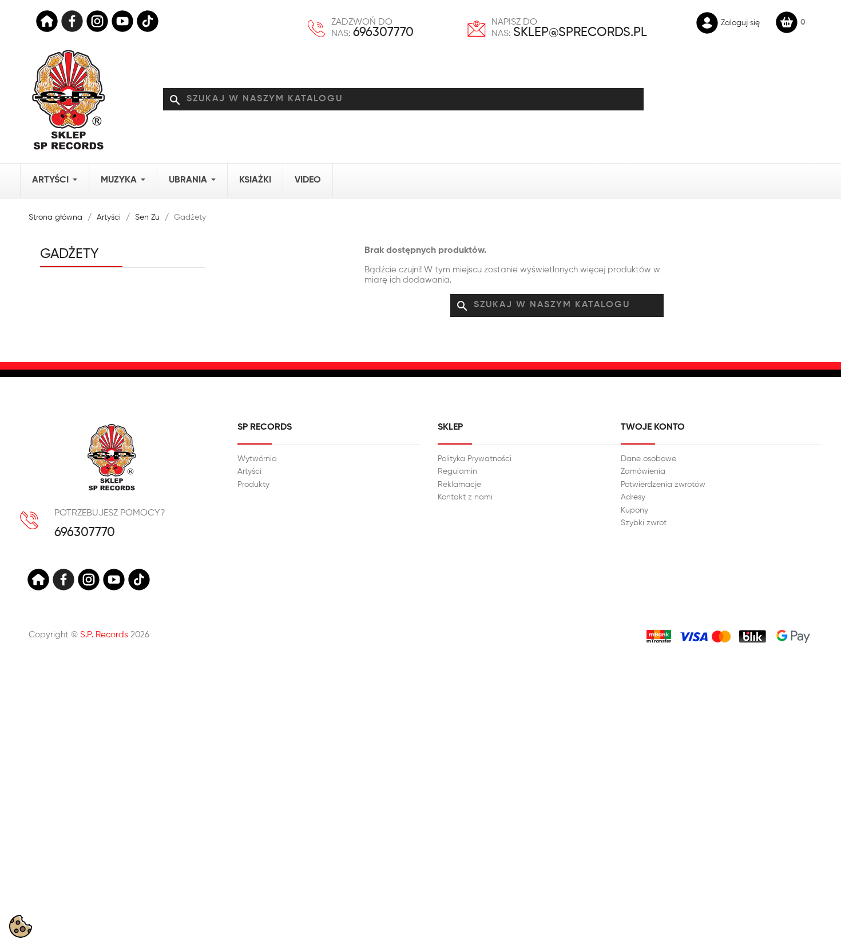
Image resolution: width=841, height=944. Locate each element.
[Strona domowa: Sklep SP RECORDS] (68, 100)
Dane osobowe (648, 459)
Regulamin (457, 471)
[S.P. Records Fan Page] (63, 579)
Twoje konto (653, 427)
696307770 (383, 32)
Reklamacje (459, 485)
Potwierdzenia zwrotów (663, 485)
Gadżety (69, 254)
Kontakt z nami (465, 497)
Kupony (634, 510)
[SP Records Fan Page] (72, 21)
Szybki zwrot (644, 523)
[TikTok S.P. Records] (139, 579)
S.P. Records (104, 634)
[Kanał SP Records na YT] (122, 21)
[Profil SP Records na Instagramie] (97, 21)
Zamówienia (643, 471)
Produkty (253, 485)
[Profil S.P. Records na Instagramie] (88, 579)
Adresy (633, 497)
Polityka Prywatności (474, 459)
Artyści (249, 471)
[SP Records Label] (46, 21)
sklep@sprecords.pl (580, 32)
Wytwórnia (257, 459)
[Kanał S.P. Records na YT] (113, 579)
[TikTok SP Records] (147, 21)
